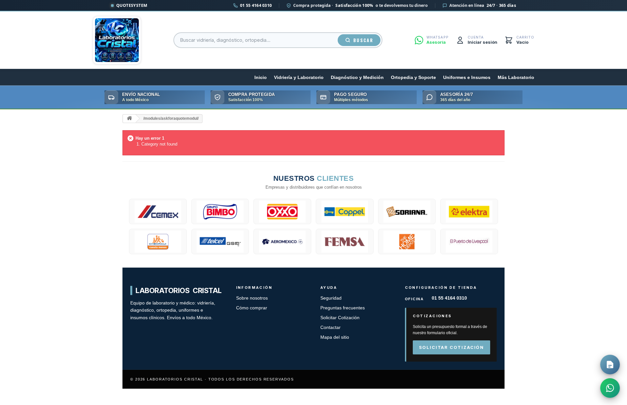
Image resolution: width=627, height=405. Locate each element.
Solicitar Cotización (340, 317)
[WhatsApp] (610, 388)
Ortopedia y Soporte (413, 77)
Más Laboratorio (516, 77)
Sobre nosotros (252, 298)
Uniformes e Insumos (466, 77)
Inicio (260, 77)
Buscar (363, 40)
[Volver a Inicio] (129, 119)
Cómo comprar (251, 307)
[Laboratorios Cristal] (117, 40)
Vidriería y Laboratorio (299, 77)
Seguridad (331, 298)
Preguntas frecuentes (342, 307)
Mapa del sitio (334, 337)
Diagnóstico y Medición (357, 77)
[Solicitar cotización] (610, 364)
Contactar (330, 327)
